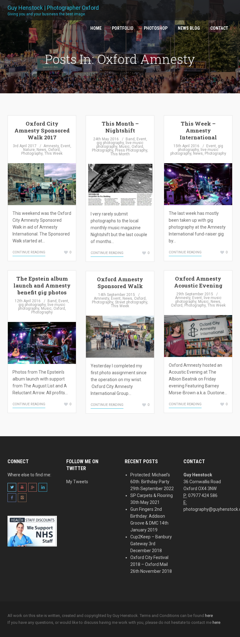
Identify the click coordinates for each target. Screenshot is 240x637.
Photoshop (156, 28)
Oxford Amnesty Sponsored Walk (120, 283)
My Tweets (77, 481)
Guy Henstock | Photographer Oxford (53, 10)
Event (65, 146)
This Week (53, 153)
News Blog (189, 28)
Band (130, 139)
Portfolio (122, 28)
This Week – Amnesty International (198, 130)
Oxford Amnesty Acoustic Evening (198, 282)
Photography (31, 153)
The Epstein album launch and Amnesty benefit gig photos (42, 285)
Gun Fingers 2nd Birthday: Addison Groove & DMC (147, 516)
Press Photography (131, 150)
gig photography (110, 143)
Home (96, 28)
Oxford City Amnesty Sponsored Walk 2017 (42, 130)
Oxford (54, 150)
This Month (120, 154)
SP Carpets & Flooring (151, 495)
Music (124, 146)
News (41, 150)
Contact (219, 28)
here (209, 615)
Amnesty (51, 146)
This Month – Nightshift (120, 127)
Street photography (131, 302)
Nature (29, 150)
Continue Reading (28, 252)
